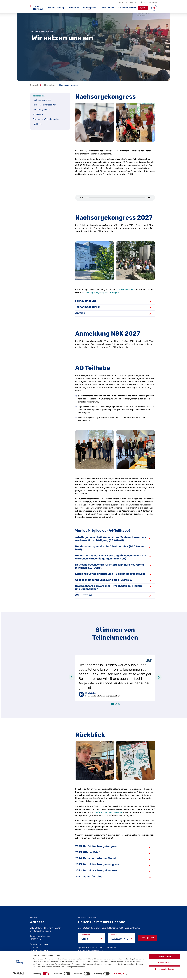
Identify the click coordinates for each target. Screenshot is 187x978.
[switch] (67, 973)
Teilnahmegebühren (88, 306)
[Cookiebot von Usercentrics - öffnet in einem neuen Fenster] (18, 973)
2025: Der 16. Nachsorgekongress (96, 846)
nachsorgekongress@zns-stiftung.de (102, 292)
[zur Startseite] (36, 7)
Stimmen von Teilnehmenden (46, 119)
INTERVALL (114, 935)
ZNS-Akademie (107, 7)
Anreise (80, 312)
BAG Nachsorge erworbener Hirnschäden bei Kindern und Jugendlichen (108, 587)
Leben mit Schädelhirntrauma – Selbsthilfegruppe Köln (110, 573)
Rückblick (37, 124)
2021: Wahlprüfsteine (88, 876)
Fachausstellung (85, 300)
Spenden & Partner (127, 7)
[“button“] (154, 8)
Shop (137, 2)
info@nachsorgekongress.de (109, 812)
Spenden (143, 8)
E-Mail (36, 947)
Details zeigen (119, 974)
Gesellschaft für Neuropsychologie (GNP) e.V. (103, 579)
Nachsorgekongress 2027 (44, 105)
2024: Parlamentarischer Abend (95, 858)
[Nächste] (158, 677)
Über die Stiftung (56, 7)
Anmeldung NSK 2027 (42, 109)
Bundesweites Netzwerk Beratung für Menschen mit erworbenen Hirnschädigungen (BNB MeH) (110, 557)
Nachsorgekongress (42, 100)
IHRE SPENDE (85, 935)
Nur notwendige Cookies (164, 969)
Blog (131, 2)
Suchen (125, 2)
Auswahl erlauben (164, 963)
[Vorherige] (71, 677)
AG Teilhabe (38, 114)
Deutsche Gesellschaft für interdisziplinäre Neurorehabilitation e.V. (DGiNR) (110, 566)
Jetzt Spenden (147, 938)
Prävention (74, 7)
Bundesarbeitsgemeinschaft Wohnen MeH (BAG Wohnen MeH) (110, 548)
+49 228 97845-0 (41, 950)
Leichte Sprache (150, 2)
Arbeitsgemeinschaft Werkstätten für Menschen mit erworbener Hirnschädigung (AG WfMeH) (110, 539)
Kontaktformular (128, 289)
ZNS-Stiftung (84, 595)
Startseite (34, 85)
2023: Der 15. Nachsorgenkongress (97, 864)
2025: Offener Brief (87, 852)
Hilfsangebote (89, 7)
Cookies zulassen (164, 956)
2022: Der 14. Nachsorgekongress (96, 870)
